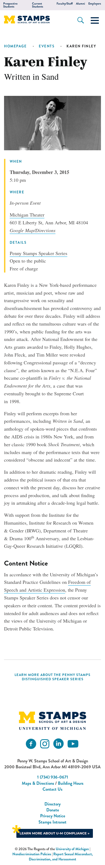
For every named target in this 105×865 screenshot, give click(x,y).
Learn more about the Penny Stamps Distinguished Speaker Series (52, 677)
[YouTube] (73, 744)
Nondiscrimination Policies (31, 854)
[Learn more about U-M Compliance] (52, 831)
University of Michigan (72, 849)
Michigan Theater (27, 214)
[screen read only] (95, 20)
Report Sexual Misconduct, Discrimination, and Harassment (61, 857)
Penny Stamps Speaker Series (38, 253)
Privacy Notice (52, 816)
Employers (94, 4)
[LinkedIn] (58, 744)
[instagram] (44, 744)
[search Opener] (80, 20)
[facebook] (31, 744)
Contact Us (52, 789)
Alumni (80, 4)
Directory (52, 804)
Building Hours (70, 783)
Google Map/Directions (32, 230)
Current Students (37, 5)
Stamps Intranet (52, 822)
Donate (52, 810)
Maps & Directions (38, 783)
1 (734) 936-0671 (52, 777)
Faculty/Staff (65, 4)
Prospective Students (10, 5)
